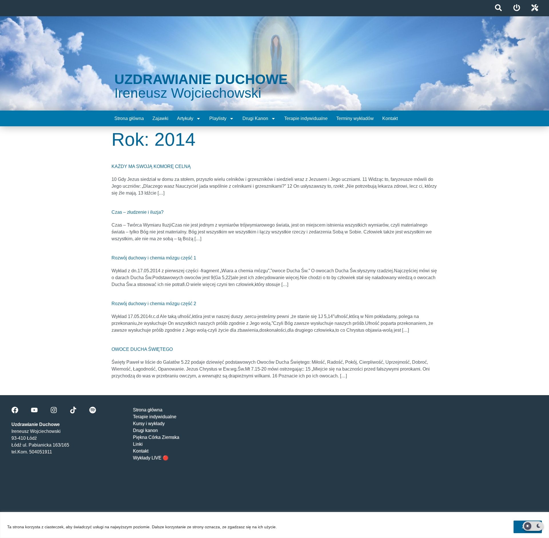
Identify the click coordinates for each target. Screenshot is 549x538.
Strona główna (129, 118)
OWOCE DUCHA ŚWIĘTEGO (142, 349)
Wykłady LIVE (147, 457)
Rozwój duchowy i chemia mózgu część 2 (154, 303)
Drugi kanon (145, 430)
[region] (274, 525)
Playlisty (217, 118)
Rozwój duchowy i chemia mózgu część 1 (154, 257)
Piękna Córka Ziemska (156, 437)
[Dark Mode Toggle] (533, 526)
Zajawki (160, 118)
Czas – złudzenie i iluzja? (138, 212)
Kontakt (390, 118)
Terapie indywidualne (306, 118)
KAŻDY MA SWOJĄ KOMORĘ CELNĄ (151, 166)
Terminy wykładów (355, 118)
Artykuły (185, 118)
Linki (138, 444)
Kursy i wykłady (149, 423)
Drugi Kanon (255, 118)
